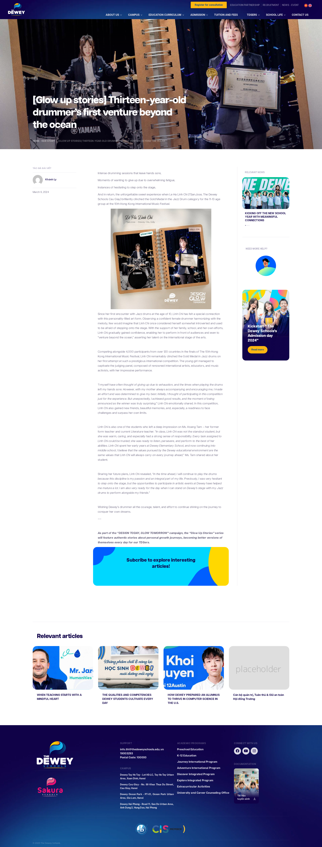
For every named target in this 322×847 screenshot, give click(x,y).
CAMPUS (134, 15)
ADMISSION (197, 15)
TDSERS (252, 15)
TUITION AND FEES (226, 15)
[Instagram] (254, 750)
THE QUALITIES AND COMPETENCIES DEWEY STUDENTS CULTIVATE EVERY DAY (127, 699)
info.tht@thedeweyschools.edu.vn (142, 749)
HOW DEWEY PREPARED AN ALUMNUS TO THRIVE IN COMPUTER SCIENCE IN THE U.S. (194, 699)
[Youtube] (245, 750)
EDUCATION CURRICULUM (165, 15)
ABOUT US (112, 15)
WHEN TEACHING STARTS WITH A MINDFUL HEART (59, 697)
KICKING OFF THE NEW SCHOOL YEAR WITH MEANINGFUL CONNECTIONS (265, 216)
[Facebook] (237, 750)
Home (36, 141)
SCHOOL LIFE (274, 15)
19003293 (126, 753)
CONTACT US (300, 15)
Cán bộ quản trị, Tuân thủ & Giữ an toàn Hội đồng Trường (258, 697)
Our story (48, 141)
